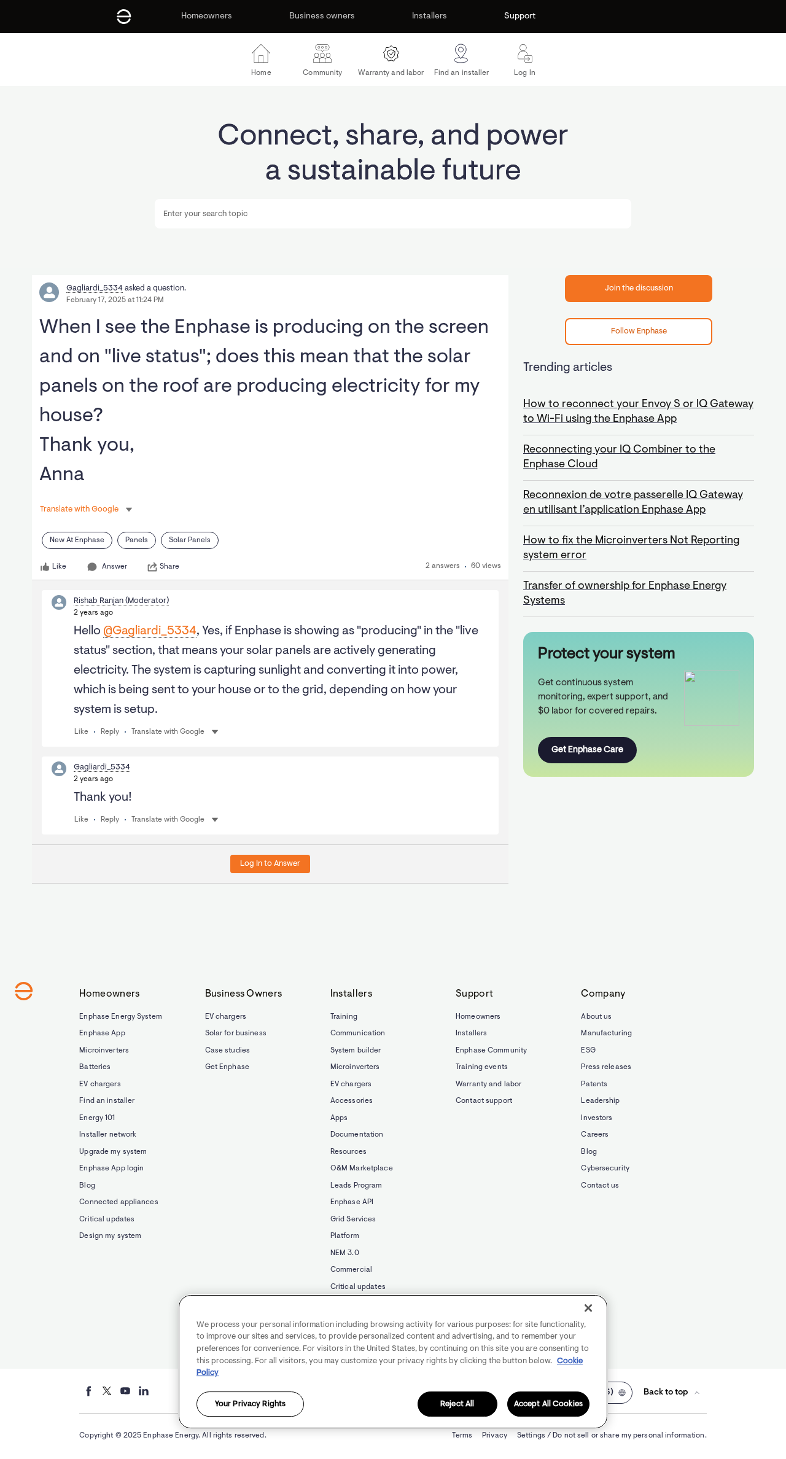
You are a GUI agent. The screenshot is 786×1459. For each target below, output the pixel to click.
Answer (114, 566)
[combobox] (393, 213)
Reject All (457, 1404)
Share (169, 566)
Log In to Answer (270, 864)
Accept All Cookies (548, 1404)
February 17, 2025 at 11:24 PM (115, 300)
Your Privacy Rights (250, 1404)
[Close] (588, 1307)
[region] (393, 1361)
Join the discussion (639, 288)
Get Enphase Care (587, 750)
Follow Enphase (639, 331)
